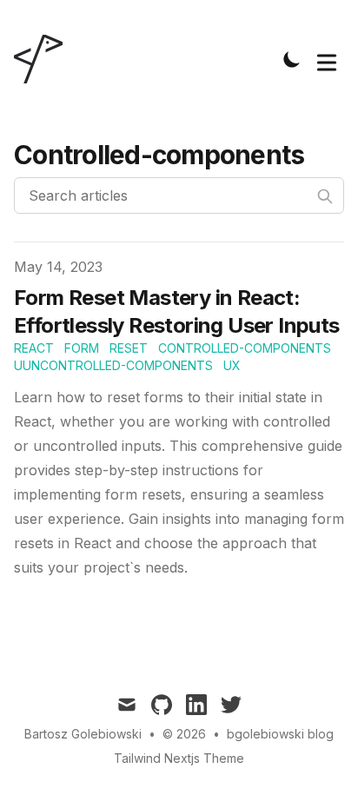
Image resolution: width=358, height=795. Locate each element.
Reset (128, 348)
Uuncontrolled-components (113, 365)
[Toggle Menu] (327, 59)
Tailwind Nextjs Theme (179, 758)
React (34, 348)
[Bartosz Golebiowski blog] (43, 59)
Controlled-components (244, 348)
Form (81, 348)
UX (232, 365)
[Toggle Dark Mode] (292, 59)
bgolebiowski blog (280, 733)
